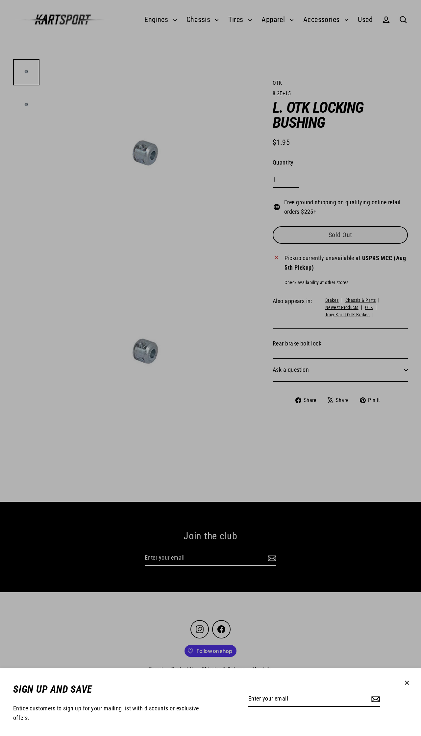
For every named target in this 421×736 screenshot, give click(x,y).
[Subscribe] (374, 699)
